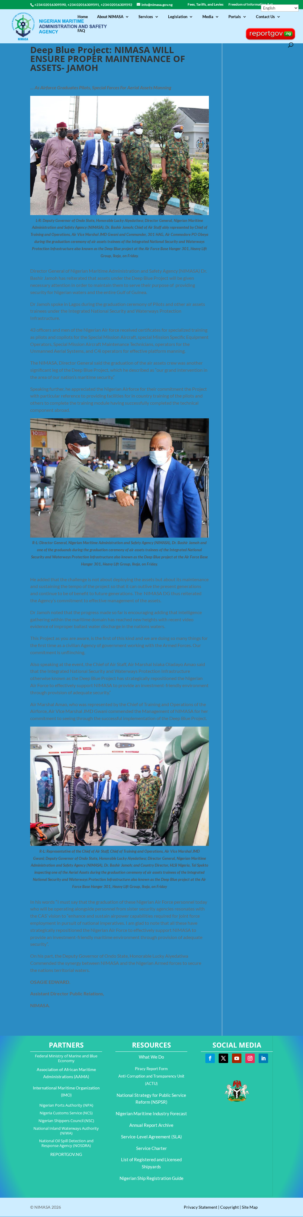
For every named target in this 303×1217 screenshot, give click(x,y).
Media (207, 17)
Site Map (250, 1207)
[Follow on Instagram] (250, 1058)
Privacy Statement (200, 1207)
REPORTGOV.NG (66, 1154)
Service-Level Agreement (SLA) (151, 1136)
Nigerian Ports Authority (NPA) (66, 1105)
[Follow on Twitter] (223, 1058)
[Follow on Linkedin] (263, 1058)
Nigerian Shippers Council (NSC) (66, 1120)
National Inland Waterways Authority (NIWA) (66, 1131)
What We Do (151, 1056)
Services (145, 17)
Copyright (229, 1207)
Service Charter (151, 1148)
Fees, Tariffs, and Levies (205, 5)
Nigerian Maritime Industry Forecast (151, 1113)
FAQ (81, 30)
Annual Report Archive (151, 1125)
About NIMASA (110, 17)
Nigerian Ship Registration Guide (151, 1178)
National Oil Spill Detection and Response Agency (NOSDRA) (66, 1143)
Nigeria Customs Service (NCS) (66, 1113)
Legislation (177, 17)
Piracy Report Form (151, 1068)
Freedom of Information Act (250, 5)
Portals (234, 17)
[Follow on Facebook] (210, 1058)
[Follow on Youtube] (236, 1058)
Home (83, 17)
